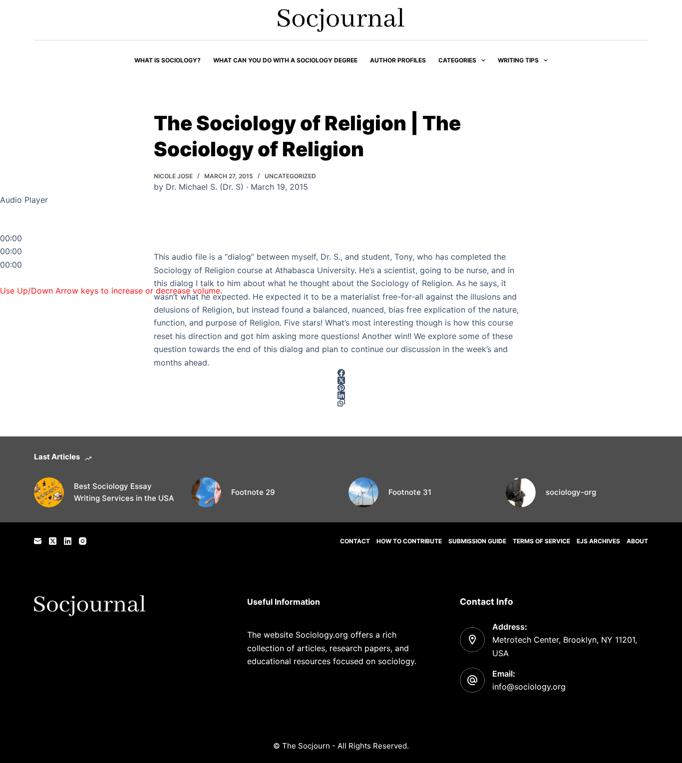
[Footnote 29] (206, 492)
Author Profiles (398, 60)
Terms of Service (541, 541)
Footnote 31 (409, 492)
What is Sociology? (167, 60)
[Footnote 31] (363, 492)
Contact (355, 541)
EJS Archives (598, 541)
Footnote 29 (253, 492)
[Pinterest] (341, 387)
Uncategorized (290, 176)
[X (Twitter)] (341, 380)
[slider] (111, 291)
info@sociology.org (529, 687)
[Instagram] (82, 541)
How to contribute (409, 541)
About (637, 541)
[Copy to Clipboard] (341, 402)
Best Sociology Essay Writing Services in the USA (124, 492)
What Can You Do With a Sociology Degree (285, 60)
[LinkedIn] (341, 395)
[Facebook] (341, 373)
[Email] (37, 541)
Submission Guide (477, 541)
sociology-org (571, 492)
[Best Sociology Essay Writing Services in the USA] (49, 492)
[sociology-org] (521, 492)
